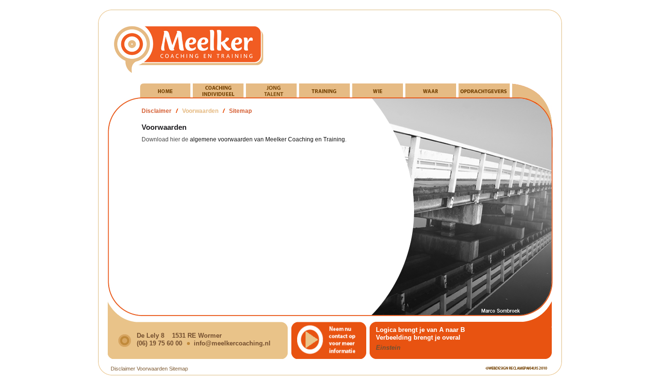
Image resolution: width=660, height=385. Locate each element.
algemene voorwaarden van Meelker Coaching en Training (267, 139)
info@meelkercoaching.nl (232, 343)
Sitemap (240, 111)
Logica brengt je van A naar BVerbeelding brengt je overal (420, 333)
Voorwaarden (200, 111)
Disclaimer (157, 111)
